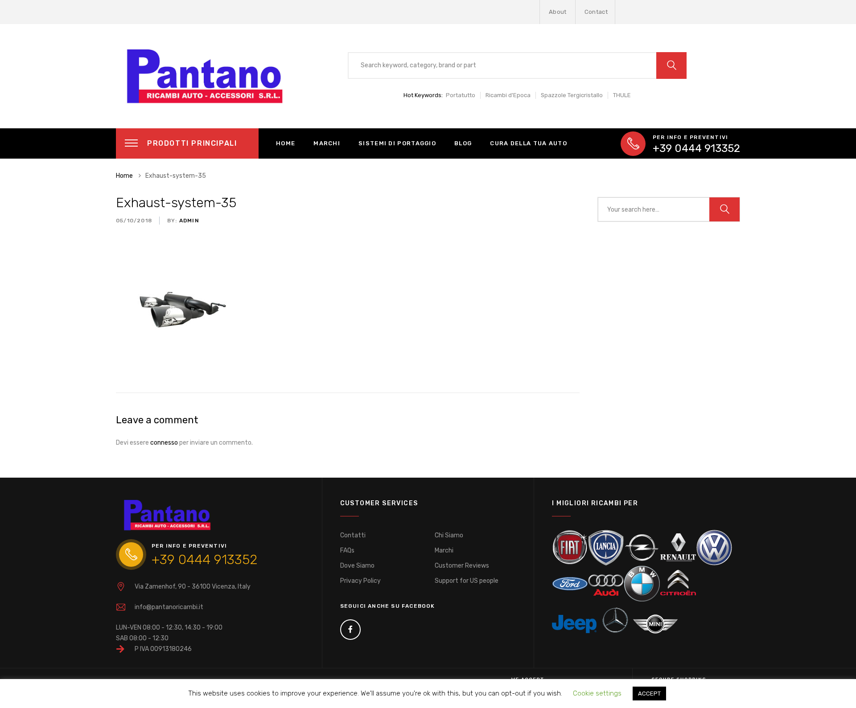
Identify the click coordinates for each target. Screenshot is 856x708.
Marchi (444, 550)
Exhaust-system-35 (176, 203)
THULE (622, 95)
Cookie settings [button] (597, 693)
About (558, 11)
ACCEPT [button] (649, 693)
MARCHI (326, 143)
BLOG (463, 143)
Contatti (353, 535)
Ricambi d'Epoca (508, 95)
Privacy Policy (360, 581)
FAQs (347, 550)
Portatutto (460, 95)
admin (188, 220)
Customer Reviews (462, 565)
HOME (285, 143)
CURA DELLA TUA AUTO (528, 143)
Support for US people (466, 581)
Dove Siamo (357, 565)
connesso (164, 442)
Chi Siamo (449, 535)
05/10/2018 (134, 220)
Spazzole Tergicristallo (572, 95)
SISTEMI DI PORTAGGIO (397, 143)
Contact (596, 11)
